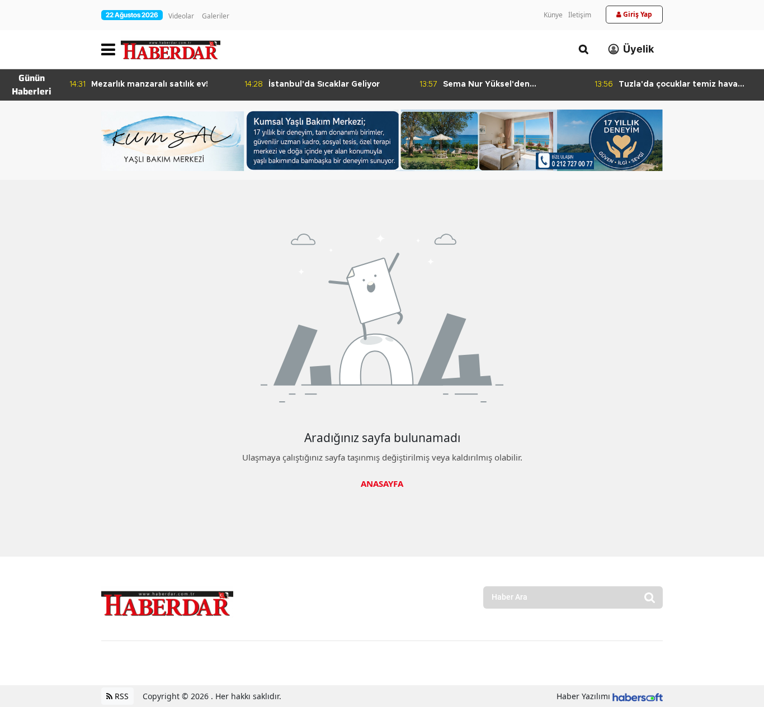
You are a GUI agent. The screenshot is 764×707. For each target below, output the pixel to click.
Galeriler (215, 16)
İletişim (579, 15)
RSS (120, 696)
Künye (553, 15)
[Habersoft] (637, 696)
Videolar (181, 16)
